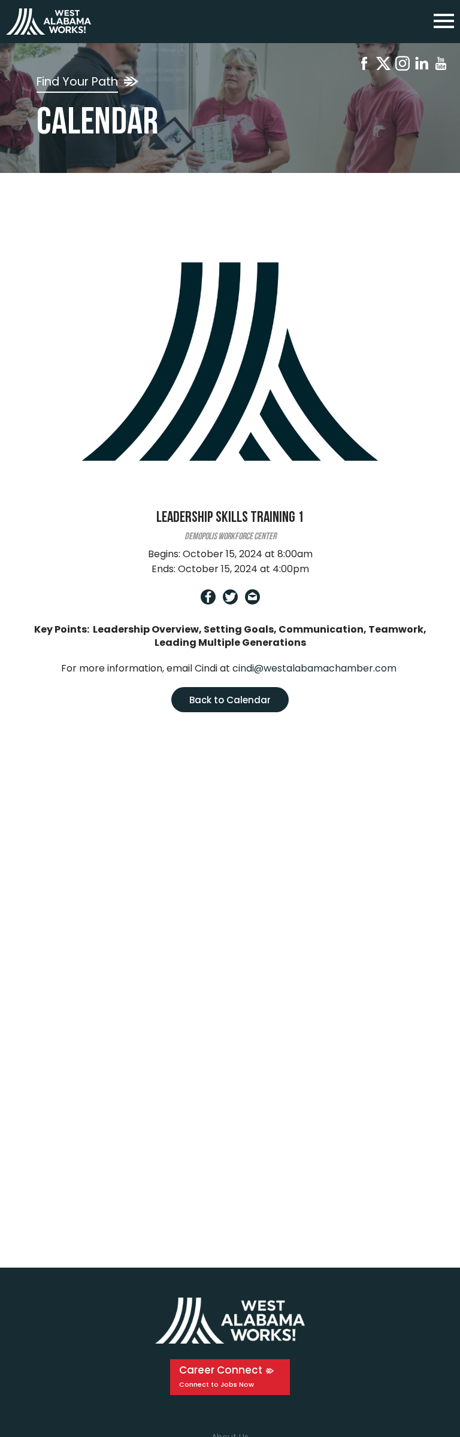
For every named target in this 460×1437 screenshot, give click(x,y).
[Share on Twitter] (230, 599)
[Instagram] (402, 65)
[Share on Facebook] (208, 599)
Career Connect (220, 1370)
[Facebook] (364, 65)
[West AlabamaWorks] (48, 21)
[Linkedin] (421, 65)
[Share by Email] (252, 599)
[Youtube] (441, 65)
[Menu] (444, 18)
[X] (383, 65)
